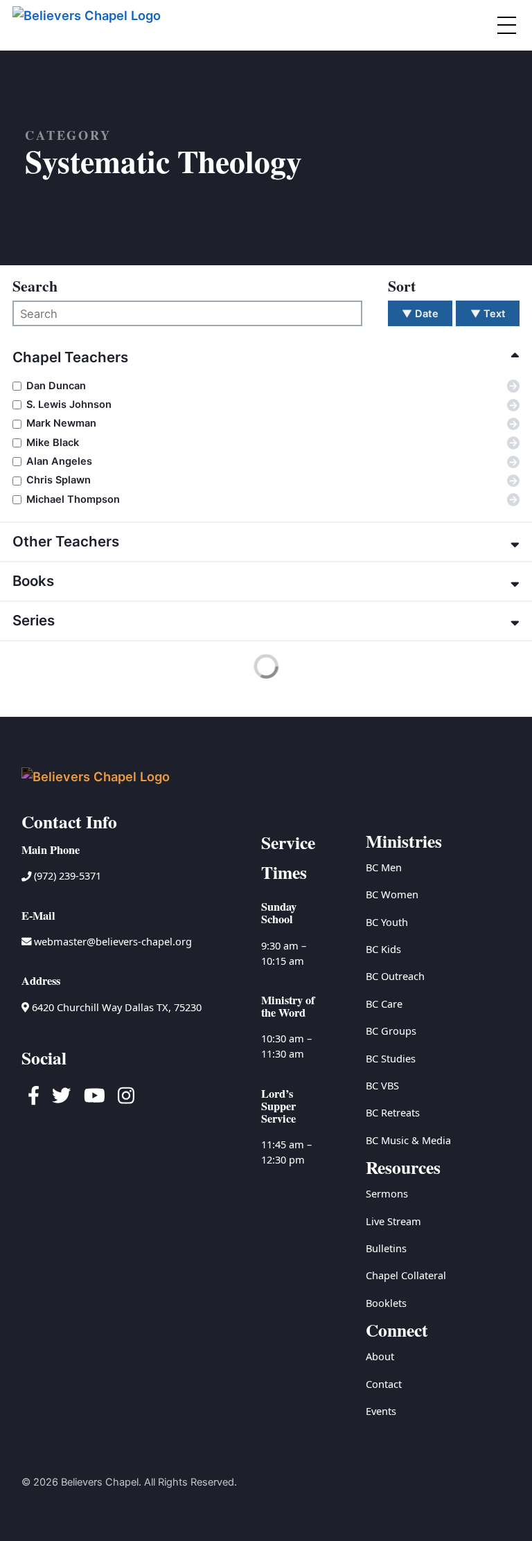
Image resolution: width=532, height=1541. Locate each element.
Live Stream (393, 1221)
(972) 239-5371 (66, 875)
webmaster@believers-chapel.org (113, 941)
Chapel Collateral (406, 1275)
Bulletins (386, 1248)
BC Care (384, 1003)
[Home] (88, 25)
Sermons (387, 1193)
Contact (384, 1384)
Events (381, 1411)
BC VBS (382, 1085)
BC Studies (391, 1058)
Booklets (386, 1303)
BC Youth (387, 922)
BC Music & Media (408, 1140)
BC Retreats (393, 1112)
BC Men (384, 867)
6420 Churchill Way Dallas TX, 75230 (115, 1007)
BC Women (392, 894)
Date (420, 314)
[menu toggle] (506, 24)
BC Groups (391, 1030)
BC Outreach (395, 976)
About (380, 1356)
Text (488, 314)
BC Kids (383, 949)
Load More (52, 691)
